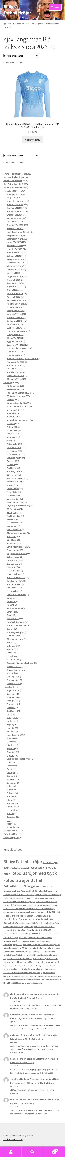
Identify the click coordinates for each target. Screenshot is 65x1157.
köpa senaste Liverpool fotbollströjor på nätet (41, 955)
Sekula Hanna (16, 1058)
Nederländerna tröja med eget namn (43, 980)
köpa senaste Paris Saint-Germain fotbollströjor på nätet (26, 966)
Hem (9, 23)
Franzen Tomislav (18, 1099)
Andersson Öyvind (18, 1035)
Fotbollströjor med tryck (33, 873)
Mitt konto (11, 1152)
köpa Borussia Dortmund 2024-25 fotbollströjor (29, 898)
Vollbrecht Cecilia (18, 1014)
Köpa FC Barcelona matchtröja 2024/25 (31, 905)
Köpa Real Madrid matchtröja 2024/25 (34, 930)
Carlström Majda (18, 1079)
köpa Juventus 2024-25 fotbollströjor (36, 909)
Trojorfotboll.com (13, 1139)
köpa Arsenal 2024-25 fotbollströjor (33, 890)
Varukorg (50, 1149)
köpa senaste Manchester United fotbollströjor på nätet (31, 962)
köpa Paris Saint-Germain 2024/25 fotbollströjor (31, 923)
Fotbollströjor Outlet (22, 880)
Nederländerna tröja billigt (20, 980)
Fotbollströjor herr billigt (19, 868)
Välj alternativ (32, 139)
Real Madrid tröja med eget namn (29, 983)
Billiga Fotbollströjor (17, 10)
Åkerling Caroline (18, 994)
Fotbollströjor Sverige (19, 886)
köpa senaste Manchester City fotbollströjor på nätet (30, 958)
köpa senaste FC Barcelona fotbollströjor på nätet (32, 948)
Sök (32, 1152)
